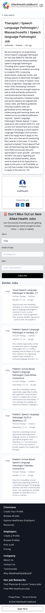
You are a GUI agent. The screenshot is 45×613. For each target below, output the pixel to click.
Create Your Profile (13, 511)
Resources (9, 524)
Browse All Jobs (11, 515)
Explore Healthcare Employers (19, 520)
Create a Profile (12, 535)
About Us (8, 560)
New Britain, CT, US (20, 385)
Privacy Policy (14, 597)
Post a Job (9, 544)
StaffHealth (9, 45)
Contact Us (9, 564)
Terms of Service (29, 597)
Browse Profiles (12, 540)
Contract (31, 336)
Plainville (19, 45)
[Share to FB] (17, 205)
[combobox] (22, 240)
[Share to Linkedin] (22, 205)
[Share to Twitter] (27, 205)
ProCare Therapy (19, 296)
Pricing (7, 549)
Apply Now (23, 608)
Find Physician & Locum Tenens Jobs (22, 584)
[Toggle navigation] (41, 5)
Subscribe (22, 275)
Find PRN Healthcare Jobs (17, 588)
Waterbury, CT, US (19, 427)
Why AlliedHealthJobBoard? (18, 573)
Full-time (31, 296)
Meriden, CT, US (18, 300)
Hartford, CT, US (18, 339)
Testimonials (10, 568)
